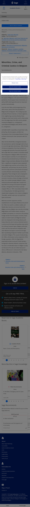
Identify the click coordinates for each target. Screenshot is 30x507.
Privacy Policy (18, 79)
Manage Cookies (15, 82)
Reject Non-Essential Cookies (15, 91)
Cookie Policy (23, 79)
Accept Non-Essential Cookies (15, 86)
